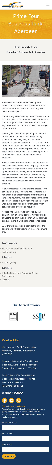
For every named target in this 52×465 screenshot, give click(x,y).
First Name (7, 433)
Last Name (7, 444)
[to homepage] (12, 5)
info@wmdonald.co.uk (12, 386)
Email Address (9, 422)
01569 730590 (12, 392)
